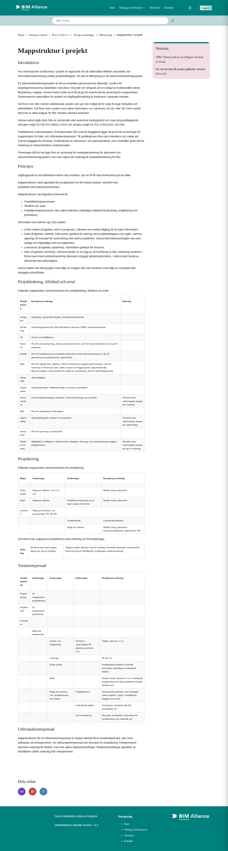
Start (112, 7)
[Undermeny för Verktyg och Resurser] (144, 8)
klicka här (161, 73)
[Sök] (172, 20)
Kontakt (128, 840)
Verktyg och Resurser (135, 829)
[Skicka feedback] (32, 791)
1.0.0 (95, 825)
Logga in (205, 8)
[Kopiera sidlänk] (22, 791)
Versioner (129, 835)
